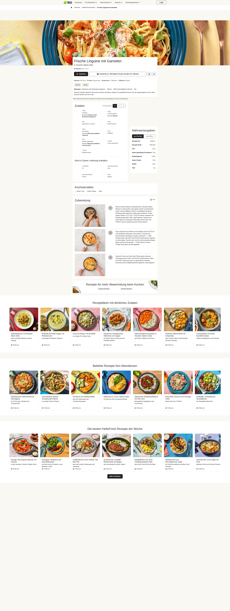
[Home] (71, 7)
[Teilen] (154, 74)
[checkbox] (74, 68)
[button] (100, 106)
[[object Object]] (149, 74)
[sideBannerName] (143, 113)
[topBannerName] (115, 15)
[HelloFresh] (68, 2)
